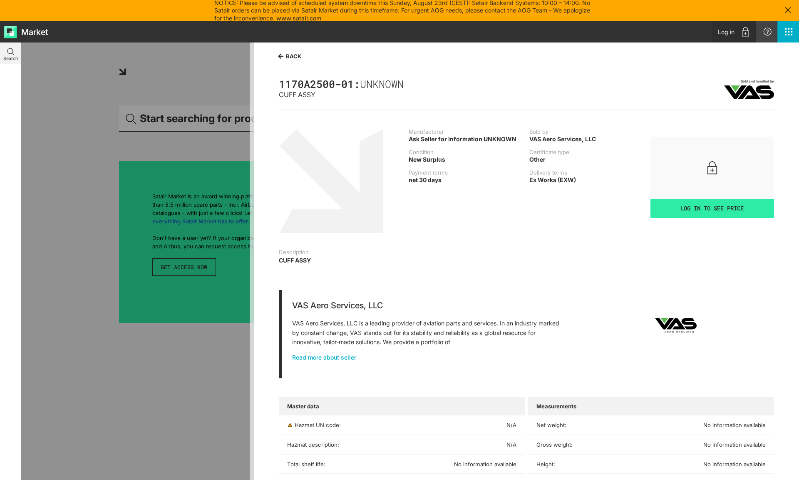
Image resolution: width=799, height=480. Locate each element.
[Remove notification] (787, 10)
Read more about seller (324, 357)
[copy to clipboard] (408, 84)
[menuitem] (734, 31)
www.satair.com (298, 18)
